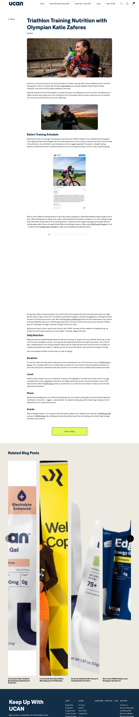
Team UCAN (110, 4)
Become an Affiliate (126, 713)
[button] (8, 538)
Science (80, 708)
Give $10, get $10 (125, 711)
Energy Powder (70, 711)
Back (12, 19)
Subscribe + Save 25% (83, 4)
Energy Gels (69, 705)
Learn (99, 4)
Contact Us (123, 705)
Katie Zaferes (66, 86)
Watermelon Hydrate (49, 227)
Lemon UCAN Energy (73, 319)
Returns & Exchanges (127, 708)
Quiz (116, 701)
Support (123, 701)
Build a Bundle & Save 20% (59, 4)
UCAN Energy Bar (104, 413)
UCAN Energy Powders (98, 224)
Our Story (81, 705)
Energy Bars (69, 708)
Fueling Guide (82, 713)
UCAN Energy (48, 384)
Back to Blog (69, 431)
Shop (42, 4)
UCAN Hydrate (40, 416)
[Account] (127, 3)
